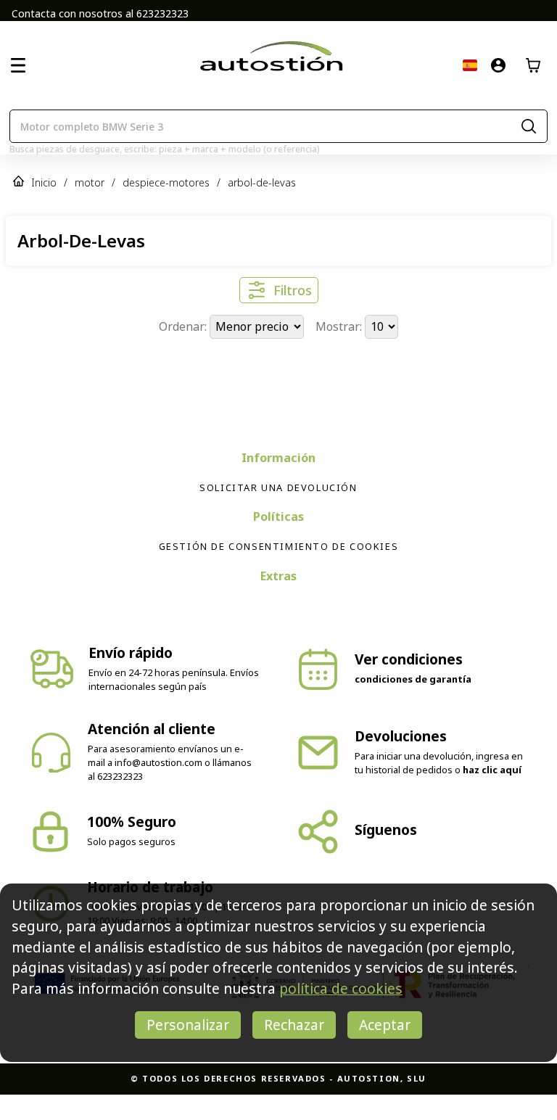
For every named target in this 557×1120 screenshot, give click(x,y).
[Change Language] (470, 65)
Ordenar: (184, 326)
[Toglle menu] (18, 65)
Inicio (44, 182)
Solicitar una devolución (278, 512)
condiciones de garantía (413, 704)
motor (89, 182)
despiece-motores (166, 182)
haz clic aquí (492, 795)
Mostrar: (340, 326)
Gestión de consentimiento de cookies (279, 571)
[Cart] (533, 65)
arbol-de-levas (262, 182)
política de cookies (341, 988)
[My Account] (498, 65)
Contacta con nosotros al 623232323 (100, 13)
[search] (528, 126)
